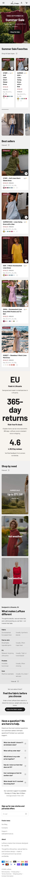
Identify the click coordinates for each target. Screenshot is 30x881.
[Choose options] (12, 68)
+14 (7, 98)
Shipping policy (17, 874)
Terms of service (6, 874)
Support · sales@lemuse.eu (7, 832)
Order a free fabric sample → (15, 709)
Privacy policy (15, 871)
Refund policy (6, 871)
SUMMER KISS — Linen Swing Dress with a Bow (20, 79)
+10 (17, 275)
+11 (21, 100)
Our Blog (4, 824)
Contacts (5, 828)
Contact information (7, 876)
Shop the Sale (15, 32)
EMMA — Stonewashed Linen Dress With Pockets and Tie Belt (12, 311)
